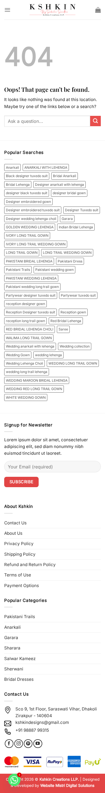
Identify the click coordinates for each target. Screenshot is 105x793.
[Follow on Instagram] (18, 743)
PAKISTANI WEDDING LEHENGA (31, 278)
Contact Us (15, 522)
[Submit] (95, 121)
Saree (63, 329)
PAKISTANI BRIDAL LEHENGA (29, 261)
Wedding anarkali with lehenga (30, 346)
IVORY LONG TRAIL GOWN (27, 235)
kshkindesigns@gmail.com (42, 722)
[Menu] (7, 10)
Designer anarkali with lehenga (59, 184)
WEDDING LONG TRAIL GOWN (72, 363)
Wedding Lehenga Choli (24, 363)
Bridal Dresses (19, 679)
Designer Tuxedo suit (81, 210)
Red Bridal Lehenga (65, 321)
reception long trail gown (25, 321)
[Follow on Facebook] (9, 743)
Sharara (12, 648)
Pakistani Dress (70, 261)
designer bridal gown (69, 193)
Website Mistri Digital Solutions (67, 785)
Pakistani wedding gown (54, 270)
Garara (67, 219)
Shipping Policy (20, 554)
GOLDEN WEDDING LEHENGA (29, 227)
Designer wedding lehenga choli (31, 219)
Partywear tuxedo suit (78, 295)
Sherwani (13, 669)
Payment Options (21, 585)
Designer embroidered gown (28, 202)
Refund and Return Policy (30, 564)
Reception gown (73, 312)
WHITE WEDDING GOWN (26, 397)
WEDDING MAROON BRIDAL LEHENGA (36, 380)
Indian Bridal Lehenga (76, 227)
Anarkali (12, 167)
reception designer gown (25, 304)
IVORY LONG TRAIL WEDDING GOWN (36, 244)
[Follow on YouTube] (37, 743)
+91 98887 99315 (32, 730)
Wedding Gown (18, 355)
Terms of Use (17, 575)
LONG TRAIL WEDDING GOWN (67, 252)
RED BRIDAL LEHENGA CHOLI (29, 329)
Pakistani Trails (18, 270)
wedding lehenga (48, 355)
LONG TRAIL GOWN (22, 252)
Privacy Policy (19, 543)
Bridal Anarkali (64, 176)
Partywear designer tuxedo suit (30, 295)
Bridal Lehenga (18, 184)
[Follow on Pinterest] (28, 743)
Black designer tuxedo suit (27, 176)
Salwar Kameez (20, 658)
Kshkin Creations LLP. (59, 779)
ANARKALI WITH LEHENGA (45, 167)
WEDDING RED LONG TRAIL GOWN (34, 389)
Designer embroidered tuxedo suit (33, 210)
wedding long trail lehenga (26, 372)
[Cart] (98, 10)
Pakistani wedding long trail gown (32, 287)
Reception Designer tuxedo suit (30, 312)
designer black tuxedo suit (26, 193)
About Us (13, 533)
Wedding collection (75, 346)
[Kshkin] (52, 9)
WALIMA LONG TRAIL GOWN (29, 338)
